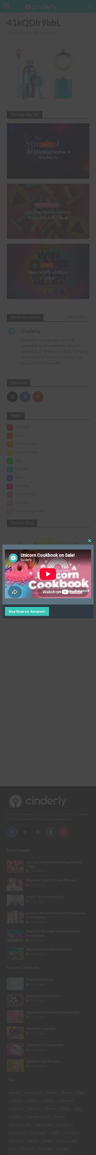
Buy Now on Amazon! (27, 611)
